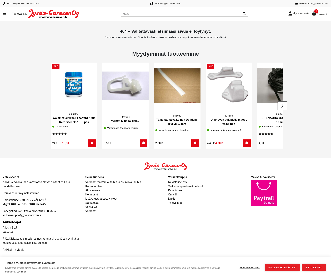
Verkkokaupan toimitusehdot (185, 186)
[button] (92, 143)
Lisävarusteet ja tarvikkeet (101, 198)
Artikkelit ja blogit (13, 249)
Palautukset (175, 190)
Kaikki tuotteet (94, 186)
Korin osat (91, 194)
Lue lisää (21, 271)
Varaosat (90, 211)
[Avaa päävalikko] (7, 13)
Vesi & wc (91, 206)
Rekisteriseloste (178, 182)
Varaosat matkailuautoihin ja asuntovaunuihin (113, 182)
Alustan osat (93, 190)
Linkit (171, 198)
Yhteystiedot (175, 202)
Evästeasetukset (250, 267)
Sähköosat (91, 202)
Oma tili (172, 194)
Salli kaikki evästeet (282, 267)
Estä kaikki (314, 267)
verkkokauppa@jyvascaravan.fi (22, 215)
